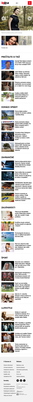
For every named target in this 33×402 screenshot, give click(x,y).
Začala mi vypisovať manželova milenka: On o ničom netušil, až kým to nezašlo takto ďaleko (22, 314)
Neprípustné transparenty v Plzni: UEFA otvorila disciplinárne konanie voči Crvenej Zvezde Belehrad (23, 275)
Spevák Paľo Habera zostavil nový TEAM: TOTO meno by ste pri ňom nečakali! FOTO (23, 62)
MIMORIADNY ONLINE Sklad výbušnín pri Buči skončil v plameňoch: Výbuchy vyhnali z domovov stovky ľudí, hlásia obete (23, 186)
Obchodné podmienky (22, 369)
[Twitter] (24, 380)
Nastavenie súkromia (9, 369)
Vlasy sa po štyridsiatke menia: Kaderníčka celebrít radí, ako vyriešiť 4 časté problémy (23, 214)
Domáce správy (9, 107)
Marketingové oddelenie (10, 393)
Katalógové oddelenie (9, 391)
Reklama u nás (20, 365)
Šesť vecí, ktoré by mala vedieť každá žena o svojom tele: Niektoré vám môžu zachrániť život (23, 246)
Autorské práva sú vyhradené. (20, 387)
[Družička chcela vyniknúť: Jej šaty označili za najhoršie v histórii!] (7, 226)
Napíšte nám (7, 374)
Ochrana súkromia (8, 367)
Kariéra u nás (7, 372)
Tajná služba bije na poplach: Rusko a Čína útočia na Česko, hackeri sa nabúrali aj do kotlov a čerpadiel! (23, 174)
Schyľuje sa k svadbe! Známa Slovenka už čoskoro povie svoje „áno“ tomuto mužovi (23, 335)
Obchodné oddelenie (9, 388)
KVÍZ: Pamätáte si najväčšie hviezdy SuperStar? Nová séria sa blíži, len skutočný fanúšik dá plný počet (23, 325)
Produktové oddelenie (9, 386)
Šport (4, 257)
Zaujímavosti (8, 207)
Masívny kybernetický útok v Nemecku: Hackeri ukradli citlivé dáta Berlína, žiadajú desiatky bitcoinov (23, 164)
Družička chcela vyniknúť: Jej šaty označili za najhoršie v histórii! (23, 224)
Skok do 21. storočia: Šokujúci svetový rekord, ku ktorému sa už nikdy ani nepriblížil (23, 296)
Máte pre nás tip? (8, 395)
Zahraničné (7, 157)
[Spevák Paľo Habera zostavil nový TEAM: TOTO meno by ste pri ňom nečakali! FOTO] (7, 65)
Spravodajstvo (7, 384)
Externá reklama (20, 367)
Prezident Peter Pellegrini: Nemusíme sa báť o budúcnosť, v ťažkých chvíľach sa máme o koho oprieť (22, 136)
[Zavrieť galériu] (30, 3)
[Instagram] (21, 380)
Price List (18, 374)
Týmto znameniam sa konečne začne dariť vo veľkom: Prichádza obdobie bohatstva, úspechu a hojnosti (23, 347)
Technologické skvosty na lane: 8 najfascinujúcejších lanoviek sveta (22, 234)
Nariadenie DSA (8, 376)
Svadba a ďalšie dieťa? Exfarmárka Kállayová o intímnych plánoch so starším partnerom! (21, 95)
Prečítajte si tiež (10, 56)
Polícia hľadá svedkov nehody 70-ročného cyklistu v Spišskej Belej (23, 112)
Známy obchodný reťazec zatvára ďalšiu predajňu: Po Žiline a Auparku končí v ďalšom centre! (23, 124)
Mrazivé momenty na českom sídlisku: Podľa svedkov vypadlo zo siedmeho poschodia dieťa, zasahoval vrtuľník (22, 197)
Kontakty (6, 380)
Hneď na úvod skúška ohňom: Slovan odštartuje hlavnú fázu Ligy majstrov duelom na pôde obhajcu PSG (22, 286)
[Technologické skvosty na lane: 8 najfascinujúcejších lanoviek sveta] (7, 237)
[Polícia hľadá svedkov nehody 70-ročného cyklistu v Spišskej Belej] (7, 115)
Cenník (18, 372)
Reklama (18, 361)
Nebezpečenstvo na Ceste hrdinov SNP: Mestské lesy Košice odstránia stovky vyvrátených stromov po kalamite (22, 146)
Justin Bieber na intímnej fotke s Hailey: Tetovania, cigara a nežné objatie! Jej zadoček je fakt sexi (22, 74)
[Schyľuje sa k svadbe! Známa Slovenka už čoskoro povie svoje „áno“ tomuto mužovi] (7, 337)
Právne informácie (8, 365)
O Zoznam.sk (7, 361)
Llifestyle (6, 308)
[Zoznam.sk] (19, 392)
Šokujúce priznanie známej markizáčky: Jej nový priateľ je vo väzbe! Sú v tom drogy (23, 84)
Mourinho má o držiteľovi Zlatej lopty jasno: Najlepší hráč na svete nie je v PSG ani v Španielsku (22, 264)
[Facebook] (17, 380)
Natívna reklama (20, 376)
